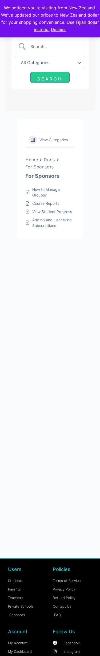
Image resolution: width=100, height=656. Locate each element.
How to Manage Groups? (46, 192)
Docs (49, 159)
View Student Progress (52, 211)
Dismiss (58, 29)
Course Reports (45, 203)
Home (31, 159)
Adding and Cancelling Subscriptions (52, 223)
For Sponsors (39, 166)
